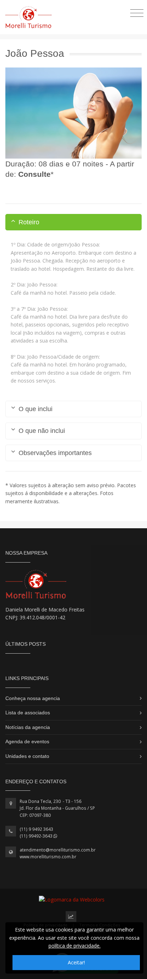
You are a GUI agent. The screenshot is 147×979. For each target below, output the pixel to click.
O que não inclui (42, 430)
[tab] (73, 222)
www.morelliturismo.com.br (48, 857)
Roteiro (29, 222)
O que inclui (35, 409)
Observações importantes (55, 452)
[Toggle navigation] (137, 13)
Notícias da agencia (27, 727)
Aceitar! (76, 962)
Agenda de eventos (27, 741)
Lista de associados (27, 712)
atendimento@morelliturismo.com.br (58, 850)
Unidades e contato (27, 756)
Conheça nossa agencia (32, 698)
